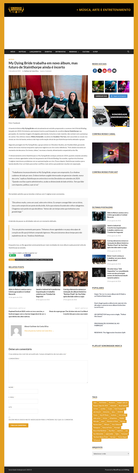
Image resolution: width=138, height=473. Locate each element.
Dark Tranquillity (119, 409)
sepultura (120, 431)
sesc (126, 431)
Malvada (96, 421)
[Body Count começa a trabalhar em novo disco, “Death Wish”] (99, 256)
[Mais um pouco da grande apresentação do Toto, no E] (111, 86)
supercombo (109, 434)
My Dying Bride (33, 259)
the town (113, 437)
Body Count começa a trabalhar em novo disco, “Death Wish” (116, 258)
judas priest (97, 418)
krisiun (105, 418)
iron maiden (122, 415)
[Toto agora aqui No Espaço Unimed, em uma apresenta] (123, 86)
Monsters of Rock (112, 421)
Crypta (110, 409)
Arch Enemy (103, 402)
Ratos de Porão (107, 427)
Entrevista (106, 412)
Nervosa (122, 421)
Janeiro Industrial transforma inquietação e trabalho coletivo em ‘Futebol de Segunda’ (48, 293)
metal (103, 421)
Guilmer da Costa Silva (31, 71)
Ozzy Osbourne (116, 424)
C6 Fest (95, 409)
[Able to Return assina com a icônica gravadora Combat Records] (21, 279)
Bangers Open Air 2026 (100, 406)
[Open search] (128, 51)
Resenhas (73, 52)
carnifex (103, 409)
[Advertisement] (69, 33)
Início (12, 52)
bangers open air (122, 402)
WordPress (117, 470)
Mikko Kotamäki (21, 259)
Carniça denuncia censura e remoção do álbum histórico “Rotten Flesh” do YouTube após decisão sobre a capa (74, 293)
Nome (11, 387)
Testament (124, 434)
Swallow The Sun (46, 259)
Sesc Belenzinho (98, 434)
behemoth (113, 406)
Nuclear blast (97, 424)
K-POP (95, 52)
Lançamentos (35, 52)
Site (10, 407)
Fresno (95, 415)
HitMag (126, 470)
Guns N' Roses (104, 415)
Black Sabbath (123, 406)
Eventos (48, 52)
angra (95, 402)
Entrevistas (61, 52)
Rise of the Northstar (100, 431)
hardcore (113, 415)
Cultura (85, 52)
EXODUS (120, 412)
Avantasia (112, 402)
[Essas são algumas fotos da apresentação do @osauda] (98, 86)
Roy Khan (112, 431)
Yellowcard (96, 440)
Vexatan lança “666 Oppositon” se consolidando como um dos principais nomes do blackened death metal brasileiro (117, 273)
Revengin (117, 427)
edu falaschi (97, 412)
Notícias (22, 52)
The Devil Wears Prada (100, 437)
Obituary (107, 424)
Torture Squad (122, 437)
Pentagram (96, 427)
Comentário (14, 358)
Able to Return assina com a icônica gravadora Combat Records (20, 291)
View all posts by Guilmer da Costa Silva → (39, 331)
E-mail (12, 397)
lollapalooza (113, 418)
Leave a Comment (45, 71)
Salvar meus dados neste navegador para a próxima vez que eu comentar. (41, 420)
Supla (117, 434)
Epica (113, 412)
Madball (122, 418)
